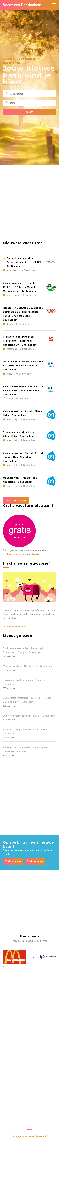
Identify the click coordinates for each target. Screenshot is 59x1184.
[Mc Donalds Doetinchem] (14, 957)
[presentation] (3, 966)
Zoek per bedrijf (35, 861)
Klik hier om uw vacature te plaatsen (21, 554)
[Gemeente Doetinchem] (44, 956)
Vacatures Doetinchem (22, 5)
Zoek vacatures (13, 861)
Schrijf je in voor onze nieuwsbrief (29, 1136)
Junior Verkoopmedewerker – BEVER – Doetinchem (29, 715)
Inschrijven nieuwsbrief (14, 626)
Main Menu (54, 5)
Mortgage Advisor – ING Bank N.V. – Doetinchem (27, 666)
